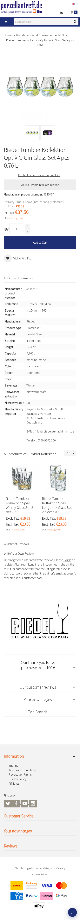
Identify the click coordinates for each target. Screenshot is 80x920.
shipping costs (16, 218)
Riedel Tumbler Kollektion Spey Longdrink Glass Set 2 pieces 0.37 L (57, 505)
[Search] (75, 21)
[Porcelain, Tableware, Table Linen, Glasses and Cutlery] (24, 7)
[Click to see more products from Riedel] (40, 621)
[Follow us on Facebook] (16, 803)
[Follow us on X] (8, 803)
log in (67, 560)
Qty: (6, 229)
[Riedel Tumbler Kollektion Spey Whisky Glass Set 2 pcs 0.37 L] (22, 478)
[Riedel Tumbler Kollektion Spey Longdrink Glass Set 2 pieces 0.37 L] (58, 478)
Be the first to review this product (39, 175)
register (8, 564)
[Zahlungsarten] (40, 896)
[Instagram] (33, 803)
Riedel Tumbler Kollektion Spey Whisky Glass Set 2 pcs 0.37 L (19, 505)
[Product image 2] (47, 132)
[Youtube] (25, 803)
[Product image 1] (32, 132)
